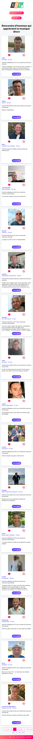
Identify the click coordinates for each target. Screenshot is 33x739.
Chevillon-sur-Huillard (8, 146)
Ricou (3, 663)
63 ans (9, 102)
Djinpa (4, 101)
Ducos (4, 102)
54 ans (20, 492)
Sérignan (4, 664)
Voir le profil (16, 74)
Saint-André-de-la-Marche (9, 492)
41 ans (16, 405)
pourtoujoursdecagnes (9, 706)
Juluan (4, 404)
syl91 (3, 360)
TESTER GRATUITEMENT (17, 12)
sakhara (4, 274)
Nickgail (4, 490)
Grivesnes (5, 448)
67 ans (11, 448)
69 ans (19, 275)
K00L (3, 58)
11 (16, 732)
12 (19, 732)
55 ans (10, 362)
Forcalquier (5, 578)
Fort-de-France (6, 319)
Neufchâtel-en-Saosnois (9, 275)
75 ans (12, 621)
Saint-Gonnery (6, 189)
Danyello (4, 317)
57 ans (10, 664)
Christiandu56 (6, 187)
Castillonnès (5, 621)
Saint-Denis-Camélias (8, 535)
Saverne (4, 232)
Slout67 (4, 231)
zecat (3, 533)
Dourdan (4, 362)
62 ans (14, 189)
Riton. (3, 144)
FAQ (10, 737)
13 (23, 732)
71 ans (14, 319)
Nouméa (4, 59)
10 (13, 732)
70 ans (10, 232)
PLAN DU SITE (20, 737)
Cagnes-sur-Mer (6, 708)
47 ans (10, 59)
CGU (13, 737)
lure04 (4, 576)
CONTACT (29, 737)
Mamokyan (5, 620)
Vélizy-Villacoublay (7, 405)
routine (4, 447)
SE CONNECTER (16, 17)
